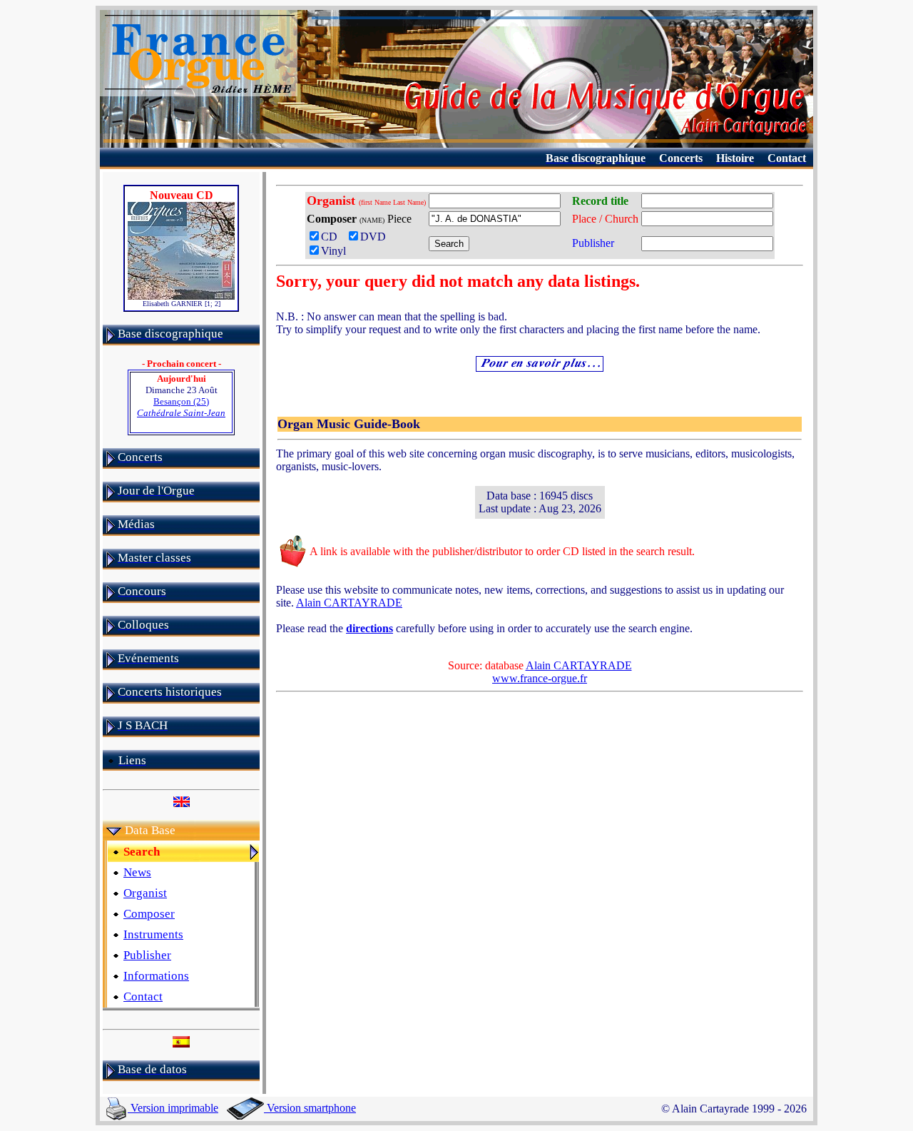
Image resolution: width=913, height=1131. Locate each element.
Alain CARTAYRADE (349, 603)
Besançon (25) (181, 407)
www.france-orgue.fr (539, 678)
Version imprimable (173, 1108)
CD (332, 236)
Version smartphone (310, 1108)
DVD (376, 236)
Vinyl (333, 251)
